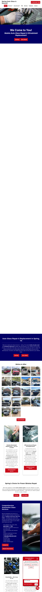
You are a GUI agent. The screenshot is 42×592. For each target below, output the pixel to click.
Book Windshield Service (11, 470)
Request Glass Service (8, 548)
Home (5, 5)
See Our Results (21, 419)
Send (36, 584)
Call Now (17, 39)
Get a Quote (24, 39)
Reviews (26, 5)
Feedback (31, 5)
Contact (36, 5)
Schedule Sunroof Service (30, 468)
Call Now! (31, 567)
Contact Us (5, 545)
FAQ (22, 5)
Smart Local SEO (29, 584)
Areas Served (16, 5)
